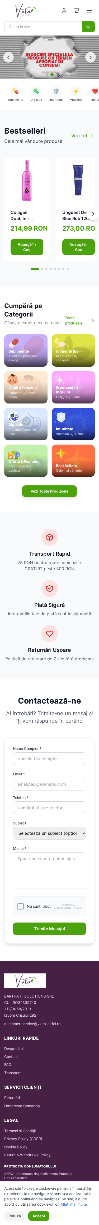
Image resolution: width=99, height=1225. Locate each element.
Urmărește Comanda (22, 1106)
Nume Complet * (27, 748)
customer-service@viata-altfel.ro (32, 1023)
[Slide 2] (52, 74)
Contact (11, 1056)
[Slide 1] (47, 74)
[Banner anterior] (8, 57)
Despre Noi (13, 1048)
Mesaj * (19, 848)
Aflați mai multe (73, 1204)
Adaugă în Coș (27, 247)
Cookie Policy (15, 1147)
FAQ (7, 1064)
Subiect (19, 823)
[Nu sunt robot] (20, 906)
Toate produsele (73, 320)
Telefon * (21, 797)
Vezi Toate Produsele (49, 491)
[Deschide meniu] (89, 10)
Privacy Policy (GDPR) (23, 1138)
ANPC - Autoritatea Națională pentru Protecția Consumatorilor (38, 1176)
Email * (19, 774)
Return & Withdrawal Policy (27, 1155)
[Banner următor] (90, 57)
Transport (12, 1072)
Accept (38, 1216)
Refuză (14, 1216)
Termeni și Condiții (20, 1131)
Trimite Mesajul (49, 928)
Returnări (12, 1097)
